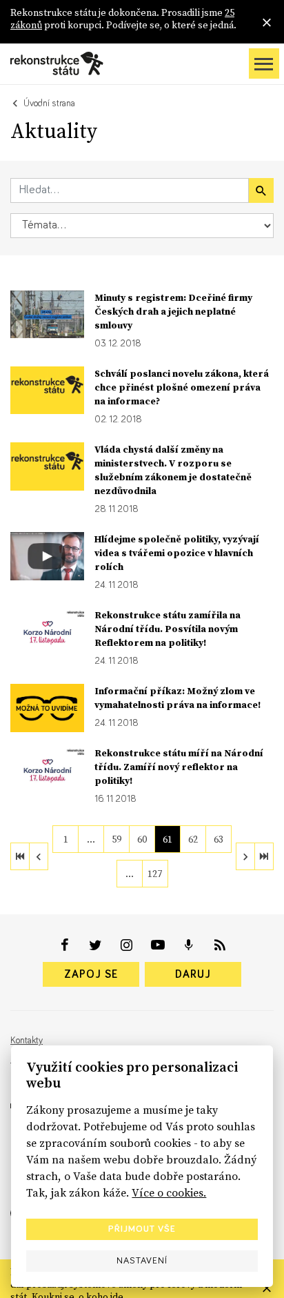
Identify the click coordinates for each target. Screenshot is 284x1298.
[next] (245, 856)
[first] (20, 856)
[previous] (39, 856)
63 (218, 839)
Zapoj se (91, 974)
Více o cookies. (169, 1192)
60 (142, 839)
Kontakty (26, 1040)
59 (116, 839)
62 (193, 839)
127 (155, 874)
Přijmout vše (142, 1229)
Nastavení (142, 1261)
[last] (264, 856)
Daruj (193, 974)
